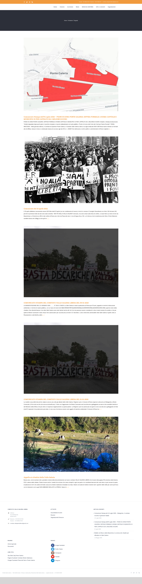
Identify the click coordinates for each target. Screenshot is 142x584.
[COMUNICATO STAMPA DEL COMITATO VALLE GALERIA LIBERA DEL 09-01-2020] (71, 261)
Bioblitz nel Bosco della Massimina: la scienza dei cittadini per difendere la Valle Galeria (111, 534)
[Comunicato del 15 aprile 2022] (71, 169)
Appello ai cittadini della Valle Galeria (68, 444)
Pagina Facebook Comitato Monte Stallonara (20, 558)
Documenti (11, 546)
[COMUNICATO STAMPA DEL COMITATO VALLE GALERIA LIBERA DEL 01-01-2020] (71, 358)
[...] (110, 129)
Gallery (73, 74)
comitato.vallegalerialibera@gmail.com (110, 1)
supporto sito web (49, 572)
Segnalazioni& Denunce (57, 517)
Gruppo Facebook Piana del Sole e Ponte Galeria (21, 560)
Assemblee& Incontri (56, 512)
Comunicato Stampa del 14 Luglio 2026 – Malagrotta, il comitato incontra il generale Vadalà (112, 514)
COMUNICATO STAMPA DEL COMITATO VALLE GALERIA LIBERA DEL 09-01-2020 (68, 261)
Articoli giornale (12, 544)
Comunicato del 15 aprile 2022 (68, 169)
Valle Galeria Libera (7, 572)
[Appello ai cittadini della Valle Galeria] (71, 444)
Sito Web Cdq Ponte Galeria (15, 555)
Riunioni (53, 515)
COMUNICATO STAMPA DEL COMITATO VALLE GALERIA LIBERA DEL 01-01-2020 (68, 358)
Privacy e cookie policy (26, 572)
